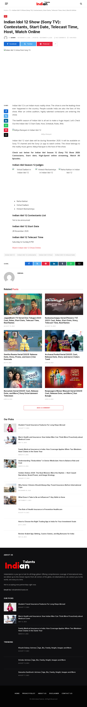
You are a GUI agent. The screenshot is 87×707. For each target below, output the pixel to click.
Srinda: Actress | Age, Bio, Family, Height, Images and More (42, 660)
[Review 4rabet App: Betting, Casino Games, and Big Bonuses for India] (10, 536)
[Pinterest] (6, 130)
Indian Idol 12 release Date (65, 255)
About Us (42, 693)
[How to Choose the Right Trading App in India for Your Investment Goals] (10, 524)
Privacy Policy (28, 693)
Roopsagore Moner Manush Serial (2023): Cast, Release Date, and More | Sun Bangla (64, 393)
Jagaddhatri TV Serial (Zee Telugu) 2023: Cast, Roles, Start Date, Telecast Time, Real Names (22, 320)
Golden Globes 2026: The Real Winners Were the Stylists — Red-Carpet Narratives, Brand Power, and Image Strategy (47, 474)
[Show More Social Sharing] (55, 44)
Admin (13, 37)
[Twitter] (6, 116)
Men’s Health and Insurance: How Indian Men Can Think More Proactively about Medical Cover (50, 438)
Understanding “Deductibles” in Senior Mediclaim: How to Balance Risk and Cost (48, 462)
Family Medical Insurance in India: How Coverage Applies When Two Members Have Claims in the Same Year (49, 450)
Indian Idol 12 (10, 255)
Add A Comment (43, 408)
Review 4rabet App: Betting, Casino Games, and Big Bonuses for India (46, 534)
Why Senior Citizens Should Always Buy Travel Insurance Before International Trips (49, 486)
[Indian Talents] (43, 3)
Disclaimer (54, 693)
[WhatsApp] (6, 125)
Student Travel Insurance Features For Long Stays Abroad (41, 425)
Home (6, 10)
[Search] (81, 3)
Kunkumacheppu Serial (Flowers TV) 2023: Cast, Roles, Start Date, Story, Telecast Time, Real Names (61, 320)
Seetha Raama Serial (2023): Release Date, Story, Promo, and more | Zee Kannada (20, 356)
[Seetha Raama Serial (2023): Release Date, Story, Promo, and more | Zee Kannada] (23, 340)
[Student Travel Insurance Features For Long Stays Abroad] (10, 428)
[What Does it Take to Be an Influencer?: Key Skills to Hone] (10, 500)
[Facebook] (6, 111)
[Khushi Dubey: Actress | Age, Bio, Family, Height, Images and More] (10, 650)
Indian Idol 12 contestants (26, 255)
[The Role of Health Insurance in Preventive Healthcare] (10, 512)
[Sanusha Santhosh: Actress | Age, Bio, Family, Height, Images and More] (10, 675)
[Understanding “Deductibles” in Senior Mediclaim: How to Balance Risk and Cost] (10, 463)
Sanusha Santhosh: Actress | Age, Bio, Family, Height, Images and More (47, 672)
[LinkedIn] (6, 121)
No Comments (61, 37)
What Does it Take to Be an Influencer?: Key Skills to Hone (41, 497)
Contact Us (67, 693)
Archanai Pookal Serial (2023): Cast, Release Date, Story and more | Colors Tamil (62, 356)
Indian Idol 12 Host (45, 255)
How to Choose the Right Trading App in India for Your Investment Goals (47, 521)
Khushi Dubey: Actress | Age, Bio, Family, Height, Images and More (44, 648)
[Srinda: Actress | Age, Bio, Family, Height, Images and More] (10, 663)
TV (10, 10)
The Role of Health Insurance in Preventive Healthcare (40, 509)
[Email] (6, 135)
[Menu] (6, 3)
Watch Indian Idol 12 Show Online (26, 248)
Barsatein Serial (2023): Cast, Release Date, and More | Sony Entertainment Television (21, 393)
